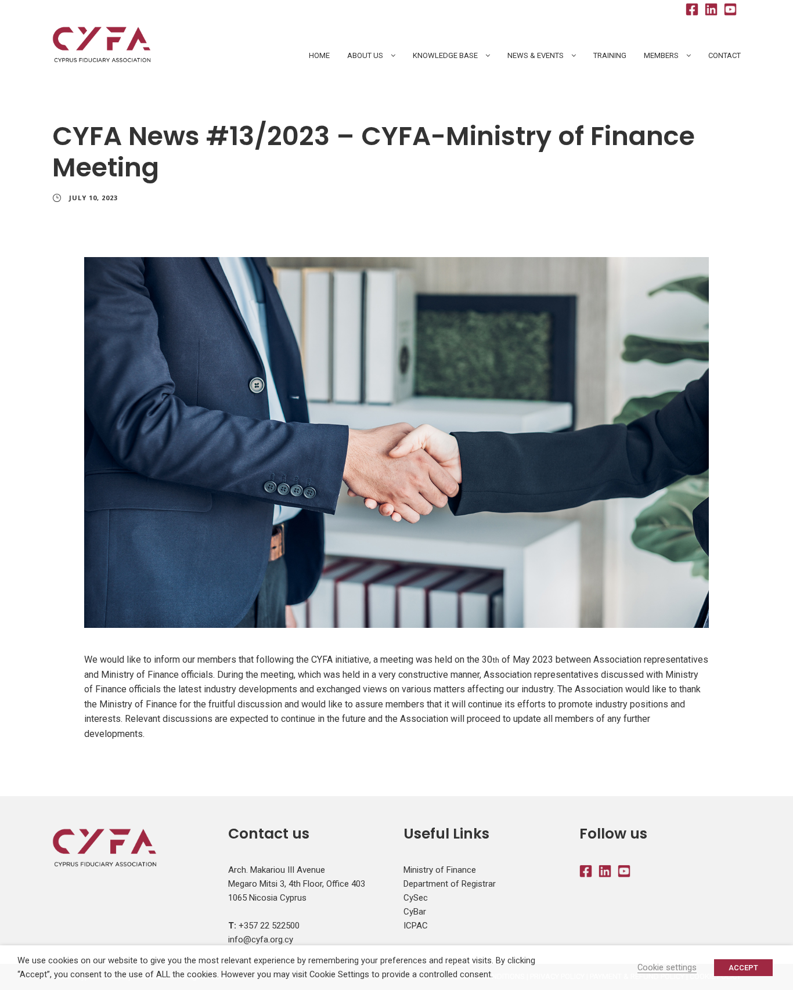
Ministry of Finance (439, 870)
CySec (415, 898)
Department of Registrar (449, 884)
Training (609, 55)
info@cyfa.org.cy (260, 939)
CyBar (414, 911)
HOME (319, 55)
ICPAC (415, 925)
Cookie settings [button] (667, 967)
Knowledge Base (445, 55)
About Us (365, 55)
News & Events (535, 55)
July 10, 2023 (93, 197)
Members (661, 55)
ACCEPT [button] (743, 967)
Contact (724, 55)
